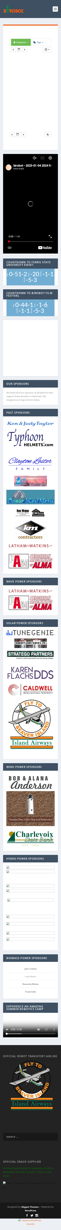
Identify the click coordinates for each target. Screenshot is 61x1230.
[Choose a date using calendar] (19, 49)
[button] (48, 134)
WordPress (30, 1210)
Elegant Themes (29, 1206)
